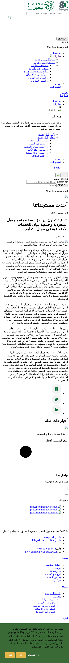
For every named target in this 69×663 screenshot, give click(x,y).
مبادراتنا (56, 56)
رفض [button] (21, 655)
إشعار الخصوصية (52, 537)
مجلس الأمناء (54, 577)
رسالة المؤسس (53, 565)
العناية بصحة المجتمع (36, 71)
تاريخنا (58, 568)
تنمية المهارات (39, 65)
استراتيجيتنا (55, 571)
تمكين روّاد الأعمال (45, 608)
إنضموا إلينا (55, 86)
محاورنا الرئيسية (46, 137)
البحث (57, 178)
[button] (33, 655)
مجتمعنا (57, 53)
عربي (65, 92)
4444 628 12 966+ (46, 548)
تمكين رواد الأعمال (37, 74)
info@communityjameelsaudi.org (42, 551)
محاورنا (57, 596)
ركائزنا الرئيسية (47, 134)
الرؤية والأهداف (53, 574)
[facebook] (45, 506)
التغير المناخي (39, 80)
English (64, 95)
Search (64, 178)
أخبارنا (58, 83)
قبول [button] (10, 655)
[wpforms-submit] (66, 494)
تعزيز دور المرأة (38, 68)
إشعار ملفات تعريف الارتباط (46, 540)
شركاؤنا (57, 580)
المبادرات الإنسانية (37, 77)
